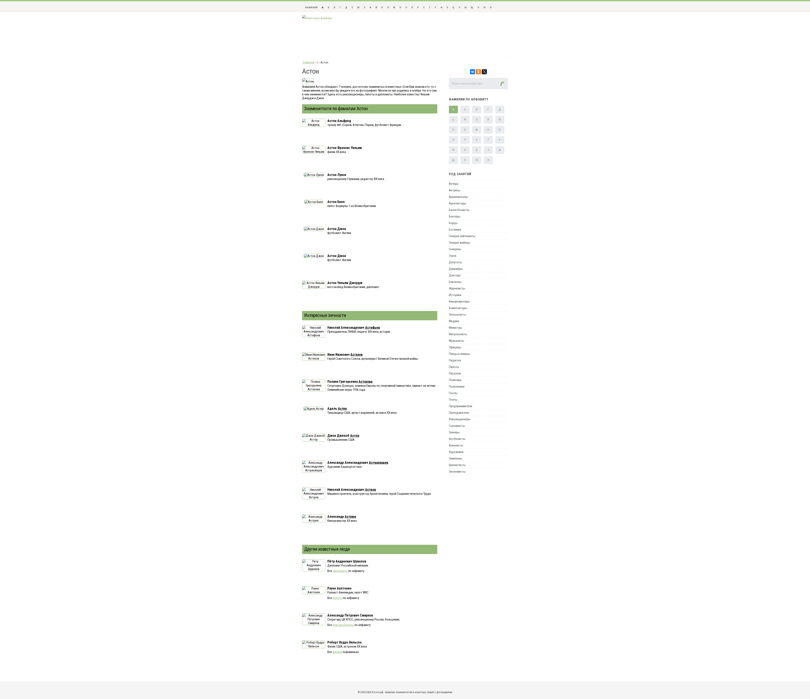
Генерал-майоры (459, 243)
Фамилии (311, 7)
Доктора (454, 275)
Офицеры (455, 347)
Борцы (453, 223)
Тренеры (454, 432)
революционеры (343, 625)
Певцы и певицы (459, 354)
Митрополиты (458, 334)
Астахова (366, 382)
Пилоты (454, 367)
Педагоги (455, 360)
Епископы (455, 282)
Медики (454, 321)
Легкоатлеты (457, 314)
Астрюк (350, 517)
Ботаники (455, 229)
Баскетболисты (459, 210)
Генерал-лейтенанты (462, 236)
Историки (455, 295)
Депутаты (455, 262)
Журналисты (457, 288)
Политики (455, 380)
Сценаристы (457, 426)
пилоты (337, 598)
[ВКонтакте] (472, 71)
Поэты (453, 400)
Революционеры (459, 419)
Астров (370, 490)
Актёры (454, 184)
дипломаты (340, 571)
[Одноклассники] (478, 71)
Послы (453, 393)
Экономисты (457, 471)
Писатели (455, 373)
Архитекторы (457, 203)
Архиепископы (458, 197)
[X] (484, 71)
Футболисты (457, 439)
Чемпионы (455, 458)
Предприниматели (460, 406)
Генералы (455, 249)
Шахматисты (457, 465)
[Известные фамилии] (317, 18)
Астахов (356, 355)
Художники (456, 452)
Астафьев (372, 328)
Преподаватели (459, 413)
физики (337, 652)
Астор (354, 436)
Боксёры (454, 216)
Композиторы (458, 308)
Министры (455, 328)
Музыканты (456, 341)
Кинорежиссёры (459, 301)
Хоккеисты (456, 445)
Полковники (456, 386)
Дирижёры (456, 269)
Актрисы (454, 190)
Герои (452, 256)
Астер (342, 409)
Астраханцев (378, 463)
